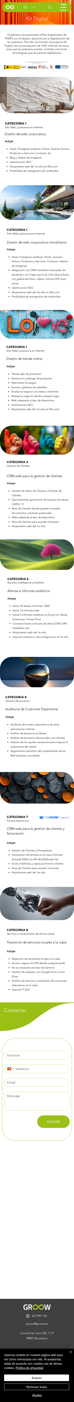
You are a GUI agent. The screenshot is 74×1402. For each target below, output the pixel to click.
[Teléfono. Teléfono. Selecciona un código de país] (11, 1068)
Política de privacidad (29, 1368)
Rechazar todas (36, 1387)
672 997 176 (39, 1316)
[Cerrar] (68, 1354)
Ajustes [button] (37, 1395)
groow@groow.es (37, 1323)
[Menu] (63, 7)
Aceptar (37, 1378)
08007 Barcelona (37, 1338)
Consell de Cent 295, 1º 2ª (37, 1333)
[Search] (50, 7)
